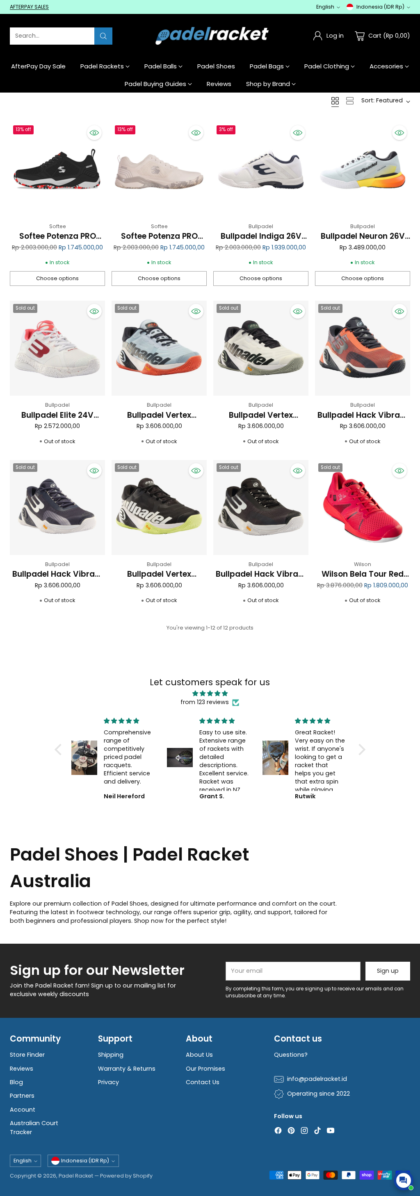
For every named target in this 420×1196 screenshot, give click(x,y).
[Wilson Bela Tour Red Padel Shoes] (362, 507)
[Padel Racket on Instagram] (304, 1132)
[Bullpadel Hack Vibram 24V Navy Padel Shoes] (57, 507)
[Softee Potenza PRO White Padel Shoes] (159, 169)
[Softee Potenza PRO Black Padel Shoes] (57, 169)
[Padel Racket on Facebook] (278, 1132)
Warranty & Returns (126, 1069)
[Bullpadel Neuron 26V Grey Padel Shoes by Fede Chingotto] (362, 169)
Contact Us (202, 1082)
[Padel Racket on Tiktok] (317, 1132)
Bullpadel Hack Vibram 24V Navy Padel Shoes (57, 580)
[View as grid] (335, 101)
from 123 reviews (204, 702)
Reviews (21, 1069)
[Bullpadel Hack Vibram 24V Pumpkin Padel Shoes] (362, 348)
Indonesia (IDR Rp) (380, 6)
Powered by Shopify (126, 1175)
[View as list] (350, 101)
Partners (22, 1096)
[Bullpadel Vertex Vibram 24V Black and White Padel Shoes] (260, 348)
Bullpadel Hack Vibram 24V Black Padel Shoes (261, 580)
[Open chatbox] (403, 1180)
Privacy (108, 1082)
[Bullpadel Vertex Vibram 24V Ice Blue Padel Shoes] (159, 348)
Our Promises (205, 1069)
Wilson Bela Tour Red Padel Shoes (363, 580)
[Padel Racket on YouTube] (331, 1132)
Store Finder (27, 1055)
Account (22, 1109)
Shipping (110, 1055)
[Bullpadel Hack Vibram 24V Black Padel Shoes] (260, 507)
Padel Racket (76, 1175)
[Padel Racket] (210, 35)
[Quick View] (94, 132)
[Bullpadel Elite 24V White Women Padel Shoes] (57, 348)
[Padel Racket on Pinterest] (291, 1132)
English (325, 6)
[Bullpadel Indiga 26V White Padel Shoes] (260, 169)
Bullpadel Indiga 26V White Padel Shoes (261, 242)
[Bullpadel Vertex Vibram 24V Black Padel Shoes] (159, 507)
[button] (60, 749)
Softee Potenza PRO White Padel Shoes (159, 242)
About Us (199, 1055)
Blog (16, 1082)
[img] (210, 693)
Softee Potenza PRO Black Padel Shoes (57, 242)
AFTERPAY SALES (29, 6)
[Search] (103, 36)
